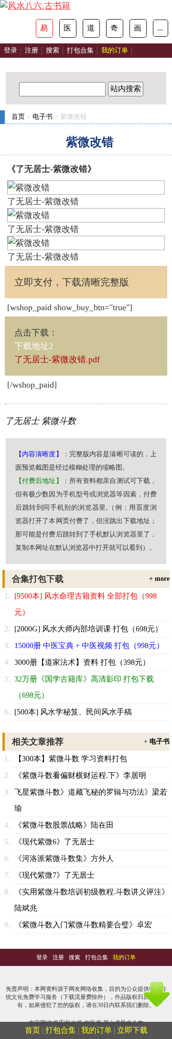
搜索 (52, 50)
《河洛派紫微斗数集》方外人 (64, 858)
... (160, 28)
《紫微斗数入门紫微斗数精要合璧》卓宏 (83, 925)
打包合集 (80, 50)
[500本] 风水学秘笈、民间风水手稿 (73, 712)
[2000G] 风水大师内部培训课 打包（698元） (88, 629)
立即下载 (132, 1030)
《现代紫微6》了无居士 (54, 842)
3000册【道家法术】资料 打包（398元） (82, 662)
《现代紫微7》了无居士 (54, 875)
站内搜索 (125, 88)
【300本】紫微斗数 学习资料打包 (70, 759)
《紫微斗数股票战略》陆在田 (64, 825)
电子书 (42, 116)
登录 (10, 50)
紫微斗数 (59, 421)
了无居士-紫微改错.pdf (57, 359)
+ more (159, 578)
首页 (18, 116)
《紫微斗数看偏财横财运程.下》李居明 (80, 775)
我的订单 (96, 1030)
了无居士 (22, 421)
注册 (31, 50)
